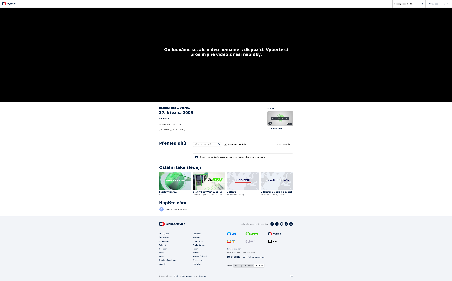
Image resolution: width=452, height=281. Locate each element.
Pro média (197, 234)
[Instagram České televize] (272, 224)
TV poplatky (164, 241)
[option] (239, 265)
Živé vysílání (164, 237)
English (176, 276)
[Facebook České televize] (277, 224)
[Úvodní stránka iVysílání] (11, 3)
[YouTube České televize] (281, 224)
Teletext (162, 245)
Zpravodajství (164, 129)
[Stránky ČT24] (231, 234)
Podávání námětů (200, 256)
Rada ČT (196, 249)
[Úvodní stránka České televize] (172, 224)
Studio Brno (198, 241)
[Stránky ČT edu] (272, 242)
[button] (280, 119)
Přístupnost (202, 276)
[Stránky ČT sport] (252, 234)
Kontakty (197, 264)
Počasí (161, 252)
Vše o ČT (162, 264)
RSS (291, 276)
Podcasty (163, 249)
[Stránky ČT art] (250, 242)
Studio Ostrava (199, 245)
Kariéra (196, 252)
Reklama (196, 237)
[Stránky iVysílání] (275, 234)
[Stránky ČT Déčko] (231, 242)
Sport (181, 129)
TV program (164, 234)
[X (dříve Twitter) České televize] (286, 224)
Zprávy (174, 129)
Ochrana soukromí (188, 276)
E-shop (162, 256)
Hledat (422, 3)
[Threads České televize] (291, 224)
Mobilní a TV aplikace (167, 260)
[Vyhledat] (219, 144)
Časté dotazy (198, 260)
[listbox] (248, 266)
